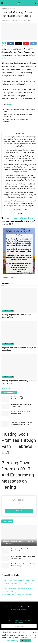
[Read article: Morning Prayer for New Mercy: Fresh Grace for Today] (19, 300)
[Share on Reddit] (33, 43)
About (8, 607)
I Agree (25, 640)
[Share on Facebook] (10, 43)
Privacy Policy (26, 607)
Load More (5, 388)
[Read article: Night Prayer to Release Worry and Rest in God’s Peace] (19, 537)
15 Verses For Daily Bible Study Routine (17, 580)
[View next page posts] (20, 126)
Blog (19, 607)
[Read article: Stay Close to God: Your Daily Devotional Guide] (5, 413)
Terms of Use (15, 610)
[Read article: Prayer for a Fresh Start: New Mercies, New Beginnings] (19, 333)
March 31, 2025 (5, 20)
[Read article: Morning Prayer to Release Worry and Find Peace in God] (19, 366)
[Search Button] (36, 3)
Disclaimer (23, 610)
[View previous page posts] (17, 126)
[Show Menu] (2, 3)
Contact (13, 607)
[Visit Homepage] (19, 3)
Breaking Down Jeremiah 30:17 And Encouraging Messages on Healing (17, 475)
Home (3, 8)
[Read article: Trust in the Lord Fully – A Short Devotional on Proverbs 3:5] (5, 424)
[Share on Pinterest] (26, 43)
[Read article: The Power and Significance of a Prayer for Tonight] (5, 398)
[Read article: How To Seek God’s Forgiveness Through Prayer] (5, 406)
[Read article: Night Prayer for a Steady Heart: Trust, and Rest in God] (5, 558)
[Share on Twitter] (18, 43)
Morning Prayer (10, 8)
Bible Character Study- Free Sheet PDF (16, 594)
